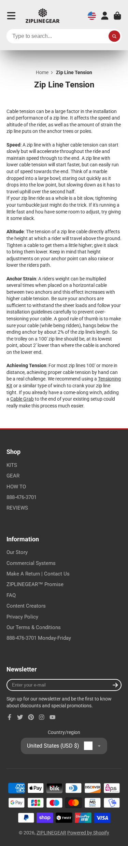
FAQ (11, 595)
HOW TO (16, 487)
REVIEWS (17, 508)
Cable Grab (22, 399)
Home (42, 72)
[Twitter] (20, 717)
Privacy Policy (22, 617)
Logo (43, 15)
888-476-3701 (21, 497)
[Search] (114, 36)
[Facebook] (9, 717)
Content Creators (26, 606)
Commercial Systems (31, 563)
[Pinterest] (31, 717)
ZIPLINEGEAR (51, 832)
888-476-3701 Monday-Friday (38, 638)
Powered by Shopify (88, 832)
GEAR (12, 476)
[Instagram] (42, 717)
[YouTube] (52, 717)
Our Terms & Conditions (33, 627)
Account (105, 16)
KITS (11, 465)
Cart (117, 16)
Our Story (17, 552)
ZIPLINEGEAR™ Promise (34, 584)
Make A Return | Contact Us (38, 574)
